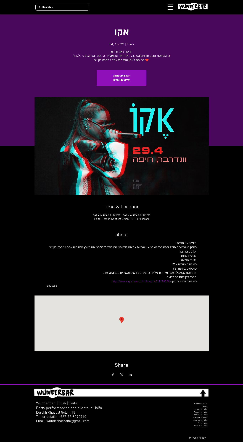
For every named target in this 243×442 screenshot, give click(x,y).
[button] (170, 7)
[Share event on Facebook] (113, 374)
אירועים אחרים (121, 80)
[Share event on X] (121, 374)
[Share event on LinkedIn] (130, 374)
